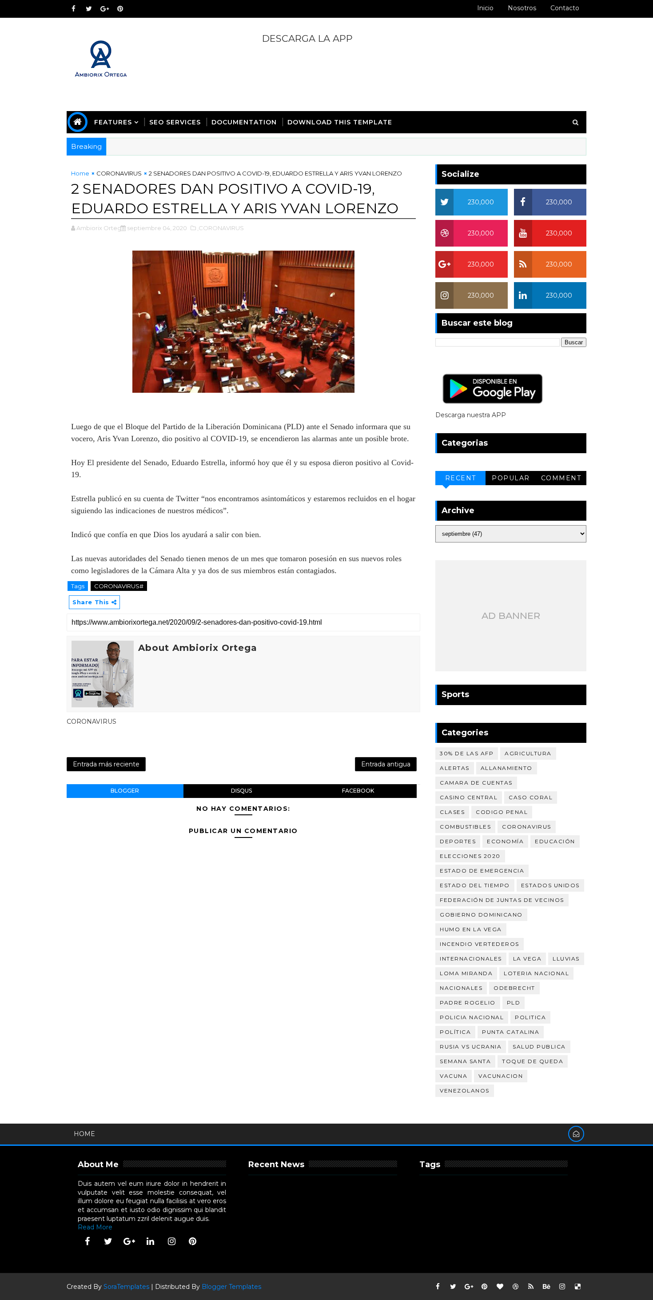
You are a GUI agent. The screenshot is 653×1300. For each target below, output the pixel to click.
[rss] (531, 1286)
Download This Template (339, 122)
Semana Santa (465, 1061)
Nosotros (522, 8)
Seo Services (175, 122)
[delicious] (577, 1286)
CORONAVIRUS (119, 173)
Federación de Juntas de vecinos (502, 900)
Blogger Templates (231, 1287)
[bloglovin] (499, 1286)
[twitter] (89, 9)
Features (113, 122)
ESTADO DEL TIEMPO (475, 885)
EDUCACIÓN (555, 841)
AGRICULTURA (528, 753)
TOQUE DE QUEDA (532, 1061)
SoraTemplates (126, 1287)
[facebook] (73, 9)
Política (455, 1032)
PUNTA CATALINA (510, 1032)
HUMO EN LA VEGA (471, 929)
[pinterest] (120, 9)
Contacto (564, 8)
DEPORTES (458, 841)
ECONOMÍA (505, 841)
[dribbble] (515, 1286)
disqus (241, 790)
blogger (125, 790)
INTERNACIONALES (471, 958)
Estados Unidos (550, 885)
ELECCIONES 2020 (470, 856)
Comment (561, 478)
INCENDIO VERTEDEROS (479, 944)
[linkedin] (150, 1241)
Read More (95, 1227)
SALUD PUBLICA (539, 1046)
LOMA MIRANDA (466, 973)
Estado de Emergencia (482, 870)
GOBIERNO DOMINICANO (481, 914)
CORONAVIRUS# (118, 586)
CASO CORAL (531, 797)
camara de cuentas (476, 782)
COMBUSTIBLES (465, 826)
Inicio (485, 8)
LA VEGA (527, 958)
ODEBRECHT (514, 988)
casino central (469, 797)
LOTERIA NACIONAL (536, 973)
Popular (511, 478)
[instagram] (171, 1241)
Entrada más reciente (106, 764)
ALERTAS (455, 768)
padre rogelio (468, 1002)
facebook (358, 790)
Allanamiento (507, 768)
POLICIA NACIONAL (472, 1017)
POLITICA (530, 1017)
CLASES (452, 812)
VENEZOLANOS (465, 1090)
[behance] (546, 1286)
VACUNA (453, 1076)
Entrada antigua (385, 764)
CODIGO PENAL (502, 812)
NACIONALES (461, 988)
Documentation (244, 122)
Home (80, 173)
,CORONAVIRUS (220, 227)
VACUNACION (500, 1076)
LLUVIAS (566, 958)
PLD (514, 1002)
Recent (460, 478)
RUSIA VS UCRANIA (471, 1046)
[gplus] (104, 9)
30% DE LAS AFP (467, 753)
